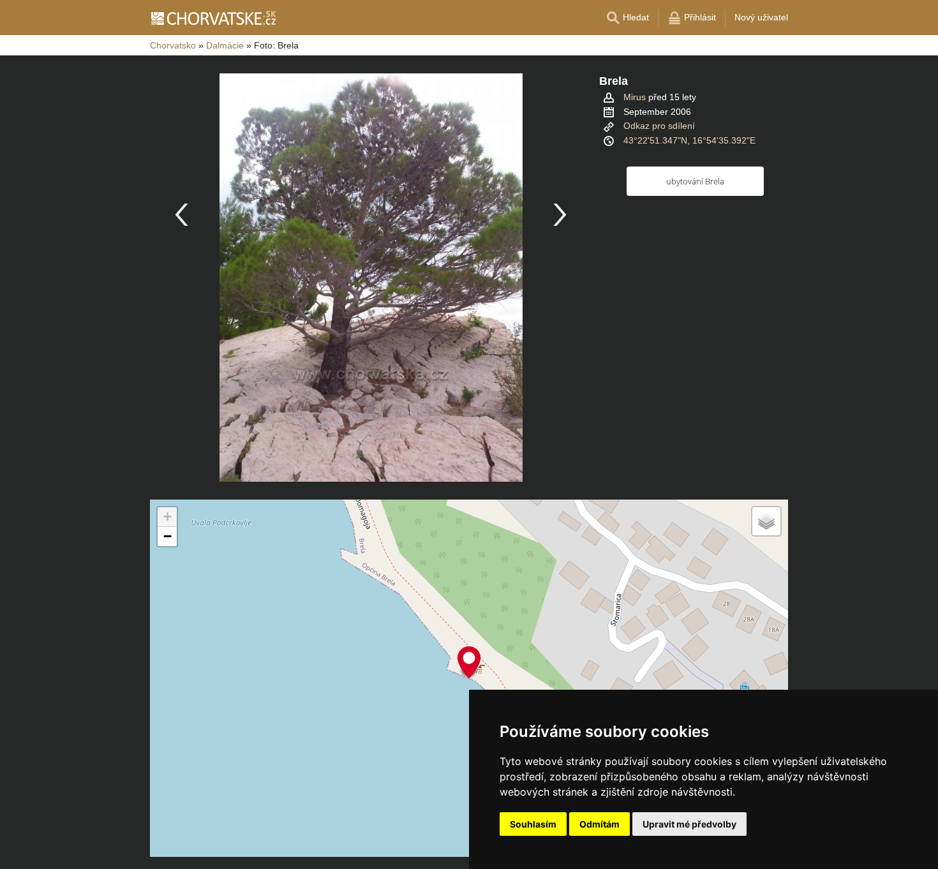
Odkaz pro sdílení (659, 126)
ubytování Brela (695, 181)
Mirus (634, 97)
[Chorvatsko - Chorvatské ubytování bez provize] (213, 18)
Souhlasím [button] (533, 824)
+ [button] (167, 516)
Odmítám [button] (599, 824)
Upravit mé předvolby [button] (689, 824)
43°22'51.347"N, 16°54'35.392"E (689, 140)
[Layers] (766, 521)
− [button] (167, 536)
